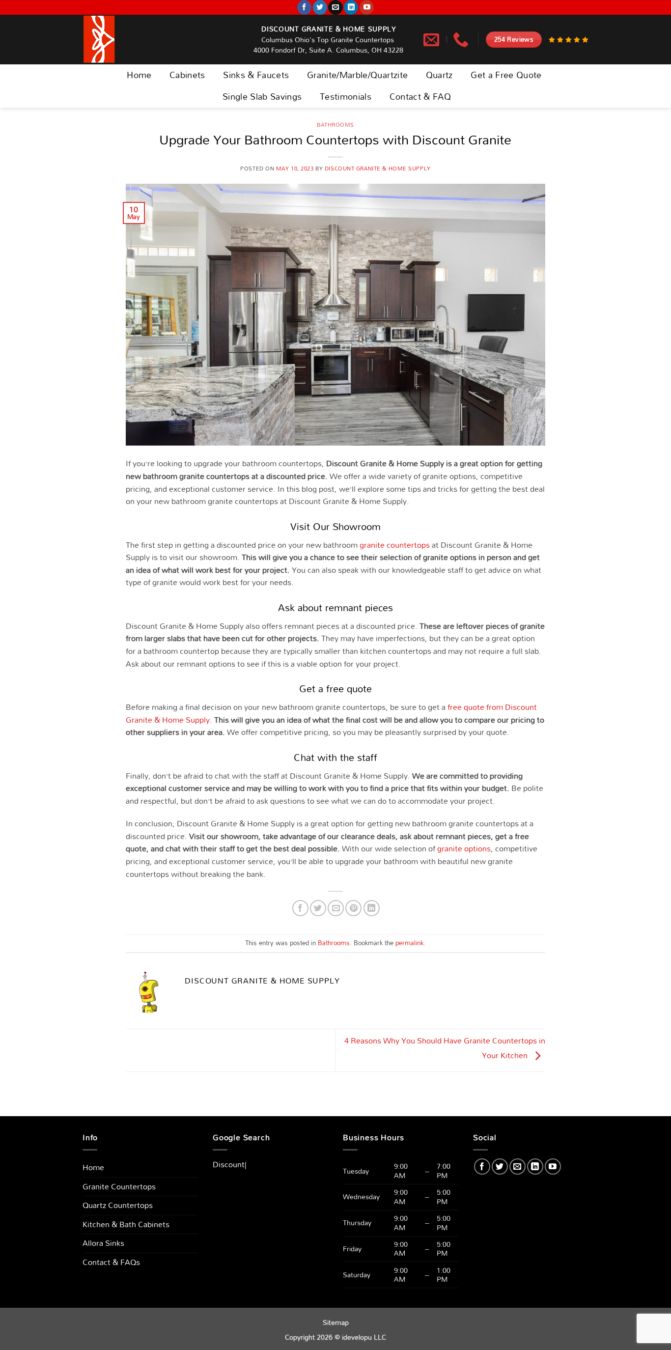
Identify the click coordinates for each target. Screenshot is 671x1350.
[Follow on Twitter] (320, 7)
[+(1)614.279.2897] (462, 39)
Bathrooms (335, 124)
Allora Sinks (103, 1243)
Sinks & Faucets (256, 75)
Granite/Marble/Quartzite (357, 75)
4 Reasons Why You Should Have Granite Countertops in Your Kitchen (444, 1048)
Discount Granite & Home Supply (378, 168)
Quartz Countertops (118, 1205)
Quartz (439, 75)
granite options (464, 848)
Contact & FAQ (420, 96)
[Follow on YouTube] (367, 7)
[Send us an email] (335, 7)
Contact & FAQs (111, 1262)
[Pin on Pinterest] (353, 908)
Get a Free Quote (506, 75)
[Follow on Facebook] (304, 7)
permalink (409, 942)
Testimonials (345, 96)
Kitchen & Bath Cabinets (126, 1224)
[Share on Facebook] (300, 908)
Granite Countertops (119, 1186)
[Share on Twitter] (318, 908)
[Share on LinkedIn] (371, 908)
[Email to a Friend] (336, 908)
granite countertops (395, 545)
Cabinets (187, 75)
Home (139, 75)
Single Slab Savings (262, 96)
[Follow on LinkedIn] (351, 7)
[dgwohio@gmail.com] (432, 39)
